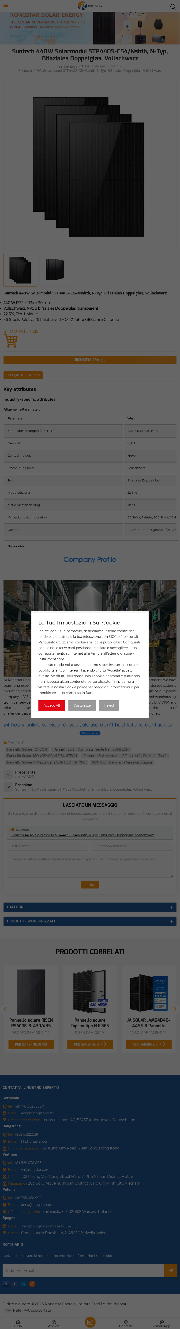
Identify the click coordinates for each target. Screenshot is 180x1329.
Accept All (52, 705)
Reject (109, 705)
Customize (82, 705)
